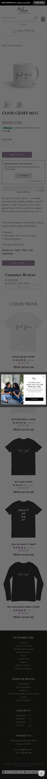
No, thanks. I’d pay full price (34, 401)
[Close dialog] (44, 377)
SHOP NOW (39, 3)
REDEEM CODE (34, 399)
